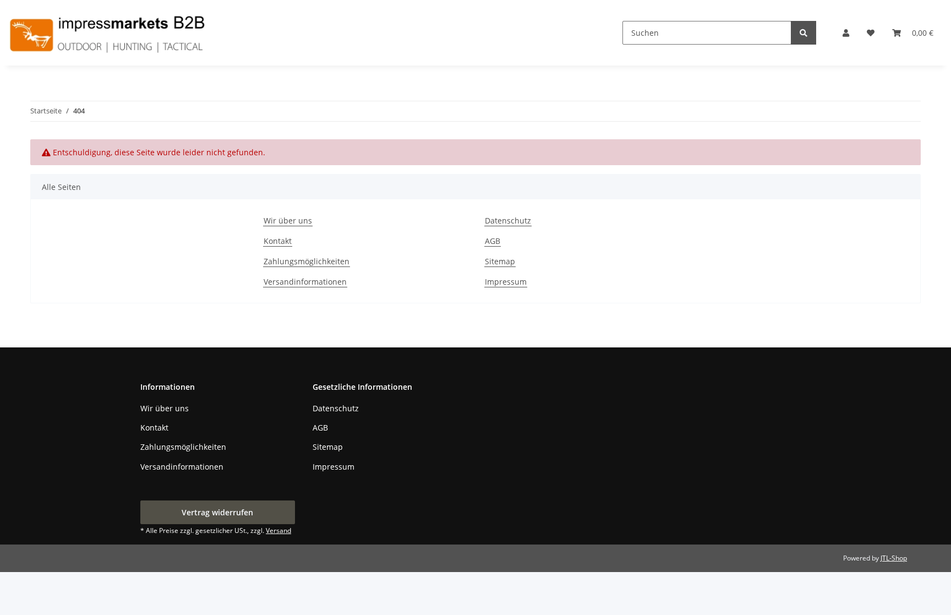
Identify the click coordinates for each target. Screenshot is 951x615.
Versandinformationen (305, 281)
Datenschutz (508, 220)
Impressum (506, 281)
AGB (492, 241)
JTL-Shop (894, 558)
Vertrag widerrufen (217, 512)
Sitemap (500, 261)
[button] (846, 33)
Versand (278, 530)
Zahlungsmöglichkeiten (306, 261)
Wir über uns (288, 220)
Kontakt (278, 241)
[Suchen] (803, 33)
